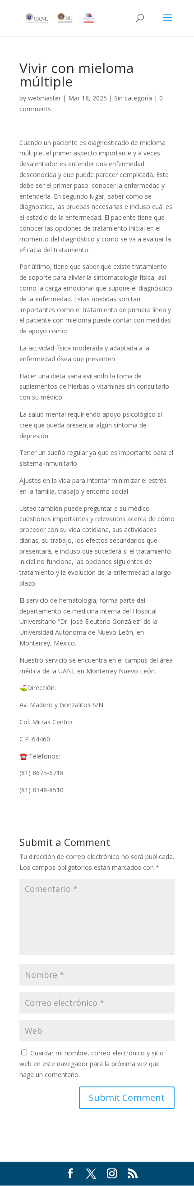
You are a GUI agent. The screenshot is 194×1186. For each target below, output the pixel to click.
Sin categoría (133, 98)
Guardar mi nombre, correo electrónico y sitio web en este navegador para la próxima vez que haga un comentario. (91, 1064)
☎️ (23, 756)
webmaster (44, 98)
